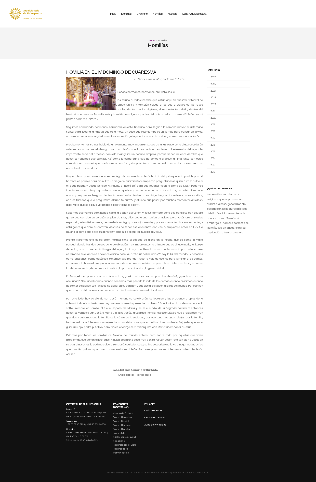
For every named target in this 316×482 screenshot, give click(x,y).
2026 (213, 77)
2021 (213, 111)
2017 (213, 138)
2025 (213, 84)
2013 (213, 165)
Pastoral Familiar (122, 429)
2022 (213, 104)
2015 (213, 151)
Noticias (172, 13)
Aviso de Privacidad (155, 424)
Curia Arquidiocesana (194, 13)
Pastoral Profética (122, 417)
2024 (213, 90)
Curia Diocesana (153, 410)
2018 (213, 131)
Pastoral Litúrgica (122, 425)
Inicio (113, 13)
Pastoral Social (121, 421)
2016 (213, 144)
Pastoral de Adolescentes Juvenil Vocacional (124, 437)
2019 (213, 124)
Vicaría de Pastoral (123, 413)
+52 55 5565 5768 (75, 424)
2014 (213, 158)
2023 (213, 97)
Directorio (141, 13)
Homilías (158, 13)
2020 (213, 117)
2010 (213, 171)
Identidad (126, 13)
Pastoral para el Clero (124, 444)
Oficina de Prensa (154, 417)
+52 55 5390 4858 (96, 424)
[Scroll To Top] (310, 478)
